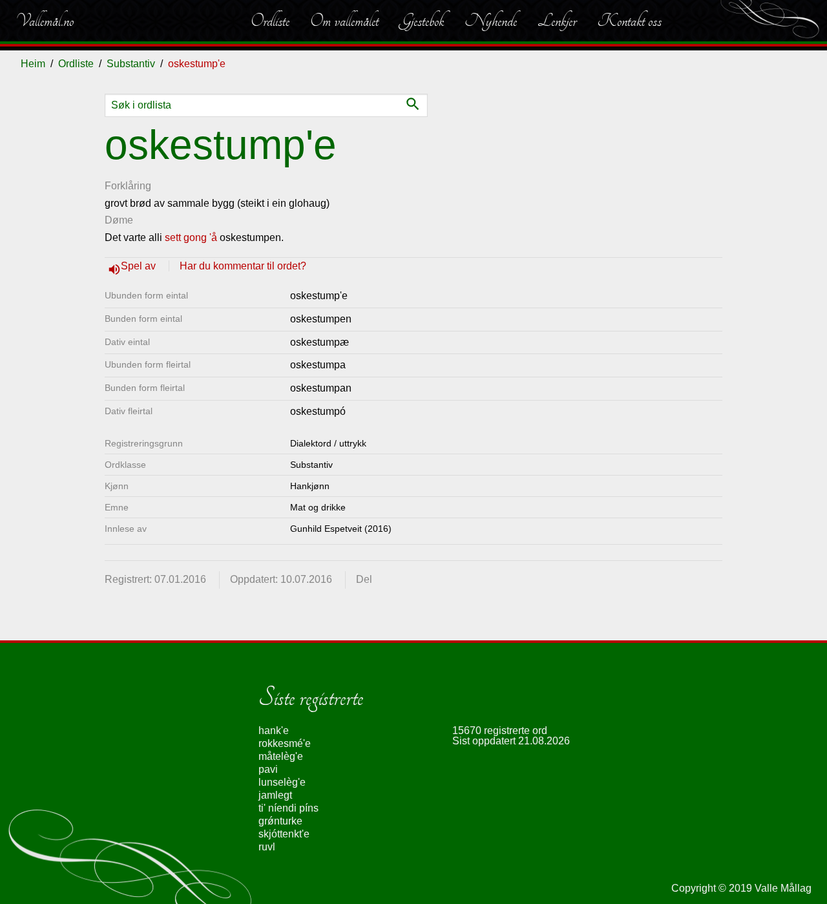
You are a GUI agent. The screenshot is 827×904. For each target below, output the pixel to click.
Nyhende (491, 20)
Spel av (139, 265)
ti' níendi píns (288, 808)
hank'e (273, 730)
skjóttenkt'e (283, 833)
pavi (268, 769)
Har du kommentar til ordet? (243, 265)
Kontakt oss (629, 20)
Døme (119, 220)
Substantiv (131, 63)
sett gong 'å (191, 237)
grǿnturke (280, 820)
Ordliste (270, 20)
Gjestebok (421, 20)
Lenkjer (557, 20)
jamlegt (275, 795)
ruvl (266, 846)
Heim (33, 63)
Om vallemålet (344, 20)
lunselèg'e (282, 782)
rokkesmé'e (284, 743)
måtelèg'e (280, 756)
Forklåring (128, 185)
